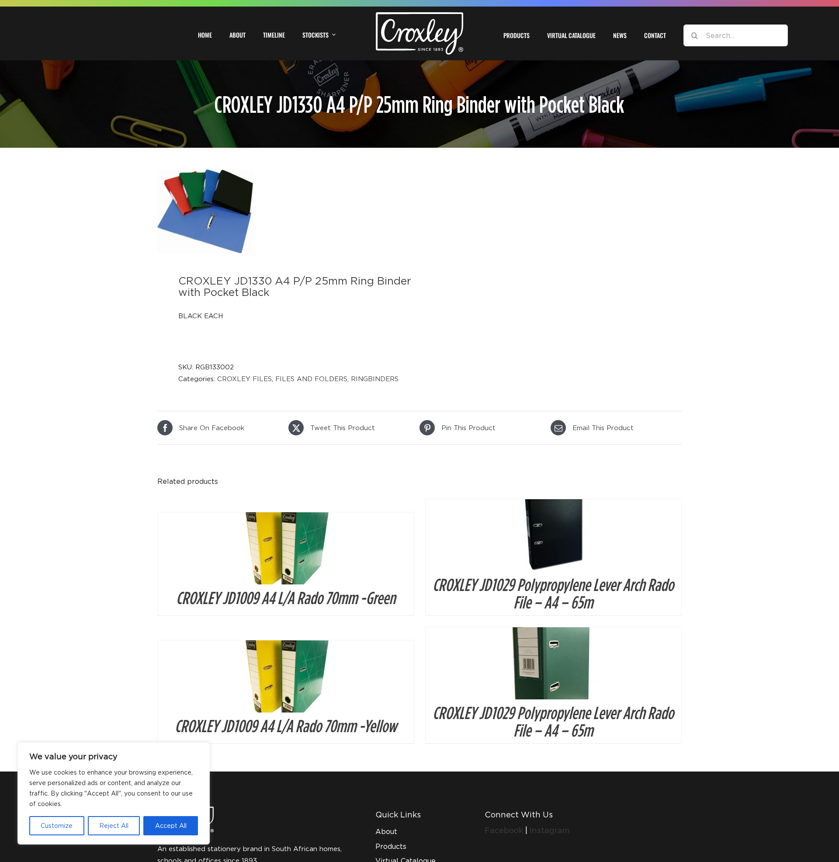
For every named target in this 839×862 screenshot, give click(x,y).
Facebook (505, 830)
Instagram (550, 830)
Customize (57, 825)
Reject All (113, 825)
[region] (113, 793)
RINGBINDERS (375, 378)
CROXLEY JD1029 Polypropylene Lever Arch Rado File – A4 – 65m (553, 593)
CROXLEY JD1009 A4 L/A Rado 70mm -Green (285, 597)
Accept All (171, 825)
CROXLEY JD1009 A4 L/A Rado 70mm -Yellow (286, 725)
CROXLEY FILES (244, 378)
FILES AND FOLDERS (311, 378)
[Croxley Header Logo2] (419, 15)
